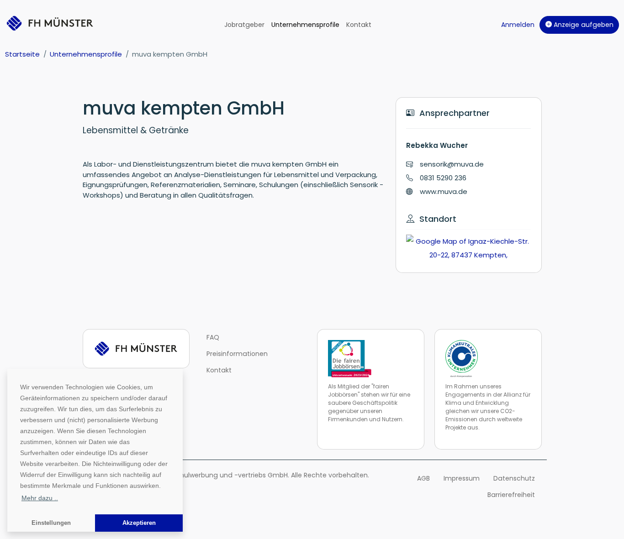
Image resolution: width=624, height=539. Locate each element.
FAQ (212, 337)
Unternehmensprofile (305, 24)
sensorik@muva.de (452, 164)
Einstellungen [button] (51, 523)
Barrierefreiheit (511, 494)
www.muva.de (443, 191)
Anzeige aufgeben (582, 24)
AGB (423, 478)
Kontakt (358, 24)
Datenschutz (514, 478)
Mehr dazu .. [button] (39, 498)
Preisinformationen (237, 353)
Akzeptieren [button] (139, 523)
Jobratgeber (244, 24)
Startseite (22, 54)
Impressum (462, 478)
